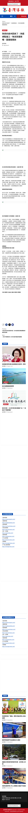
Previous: (13, 330)
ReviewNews (13, 811)
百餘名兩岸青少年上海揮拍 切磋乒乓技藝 (14, 786)
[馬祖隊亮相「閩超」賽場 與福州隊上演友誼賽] (14, 706)
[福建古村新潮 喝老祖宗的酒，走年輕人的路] (14, 752)
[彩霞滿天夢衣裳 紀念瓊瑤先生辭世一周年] (14, 354)
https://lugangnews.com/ (8, 536)
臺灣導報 (4, 43)
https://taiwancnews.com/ (8, 539)
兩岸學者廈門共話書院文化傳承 (11, 740)
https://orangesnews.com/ (8, 543)
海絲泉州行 (5, 30)
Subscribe (23, 16)
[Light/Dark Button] (11, 16)
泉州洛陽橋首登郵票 (8, 386)
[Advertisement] (14, 307)
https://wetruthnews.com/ (8, 529)
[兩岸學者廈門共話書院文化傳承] (14, 730)
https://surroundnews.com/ (8, 526)
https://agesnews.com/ (7, 533)
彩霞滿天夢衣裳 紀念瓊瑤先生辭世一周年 (14, 364)
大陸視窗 (5, 712)
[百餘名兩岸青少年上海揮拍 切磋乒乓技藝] (14, 776)
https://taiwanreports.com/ (8, 519)
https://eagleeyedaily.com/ (8, 522)
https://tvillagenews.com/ (8, 546)
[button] (2, 16)
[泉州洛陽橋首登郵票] (14, 376)
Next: (12, 336)
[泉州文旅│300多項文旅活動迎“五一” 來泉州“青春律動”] (14, 398)
